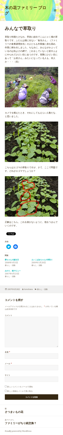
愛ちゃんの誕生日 (12, 259)
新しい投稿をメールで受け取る (20, 391)
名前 (7, 352)
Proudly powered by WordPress (18, 431)
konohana (28, 289)
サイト (7, 375)
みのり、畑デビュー (13, 270)
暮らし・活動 (42, 289)
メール (8, 363)
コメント (8, 315)
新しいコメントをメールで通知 (20, 386)
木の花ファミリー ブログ (25, 10)
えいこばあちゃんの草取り (42, 259)
